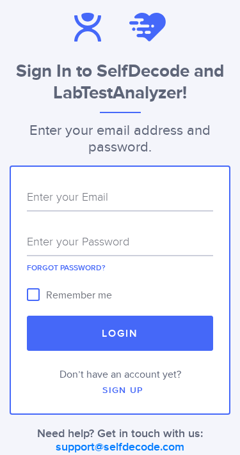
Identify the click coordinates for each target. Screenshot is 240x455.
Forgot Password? (66, 268)
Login (120, 334)
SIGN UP (122, 390)
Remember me (79, 295)
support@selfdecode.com (120, 447)
